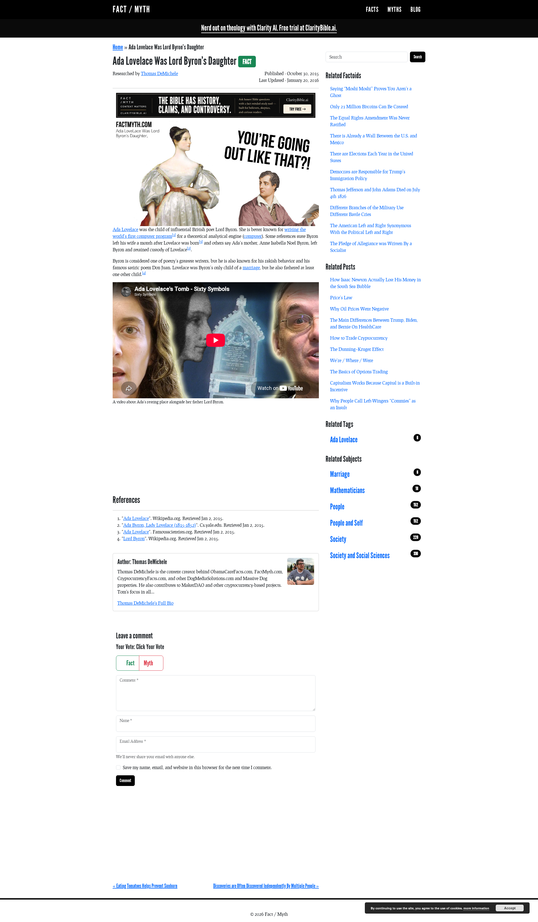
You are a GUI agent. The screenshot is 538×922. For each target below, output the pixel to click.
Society (374, 539)
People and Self (374, 523)
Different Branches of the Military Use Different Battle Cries (367, 211)
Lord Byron (134, 538)
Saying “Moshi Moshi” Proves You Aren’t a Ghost (371, 92)
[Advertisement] (216, 449)
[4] (144, 273)
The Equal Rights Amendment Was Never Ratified (370, 121)
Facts (372, 9)
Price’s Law (341, 297)
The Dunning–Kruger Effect (357, 349)
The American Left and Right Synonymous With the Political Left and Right (370, 229)
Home (118, 47)
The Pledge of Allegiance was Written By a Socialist (371, 247)
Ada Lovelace (125, 229)
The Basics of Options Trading (359, 371)
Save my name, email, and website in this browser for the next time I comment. (197, 767)
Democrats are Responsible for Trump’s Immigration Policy (367, 175)
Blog (416, 9)
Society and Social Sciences (374, 555)
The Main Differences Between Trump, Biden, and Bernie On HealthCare (374, 323)
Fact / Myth (131, 9)
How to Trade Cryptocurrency (359, 338)
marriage (251, 267)
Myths (395, 9)
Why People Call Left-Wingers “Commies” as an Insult (373, 404)
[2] (189, 248)
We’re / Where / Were (351, 360)
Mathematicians (374, 490)
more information (476, 908)
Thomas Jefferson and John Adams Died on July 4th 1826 (375, 193)
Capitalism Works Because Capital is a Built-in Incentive (375, 386)
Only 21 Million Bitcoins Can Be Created (369, 106)
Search (418, 56)
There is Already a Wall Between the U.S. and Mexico (373, 139)
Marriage (374, 474)
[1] (174, 235)
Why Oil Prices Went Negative (359, 308)
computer (253, 236)
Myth (149, 663)
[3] (201, 242)
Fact (129, 663)
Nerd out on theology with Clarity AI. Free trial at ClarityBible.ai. (269, 28)
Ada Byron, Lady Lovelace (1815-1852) (159, 525)
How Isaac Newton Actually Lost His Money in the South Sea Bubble (375, 283)
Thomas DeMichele (159, 73)
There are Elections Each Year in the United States (371, 157)
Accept (510, 907)
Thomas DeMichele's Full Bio (145, 603)
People (374, 507)
